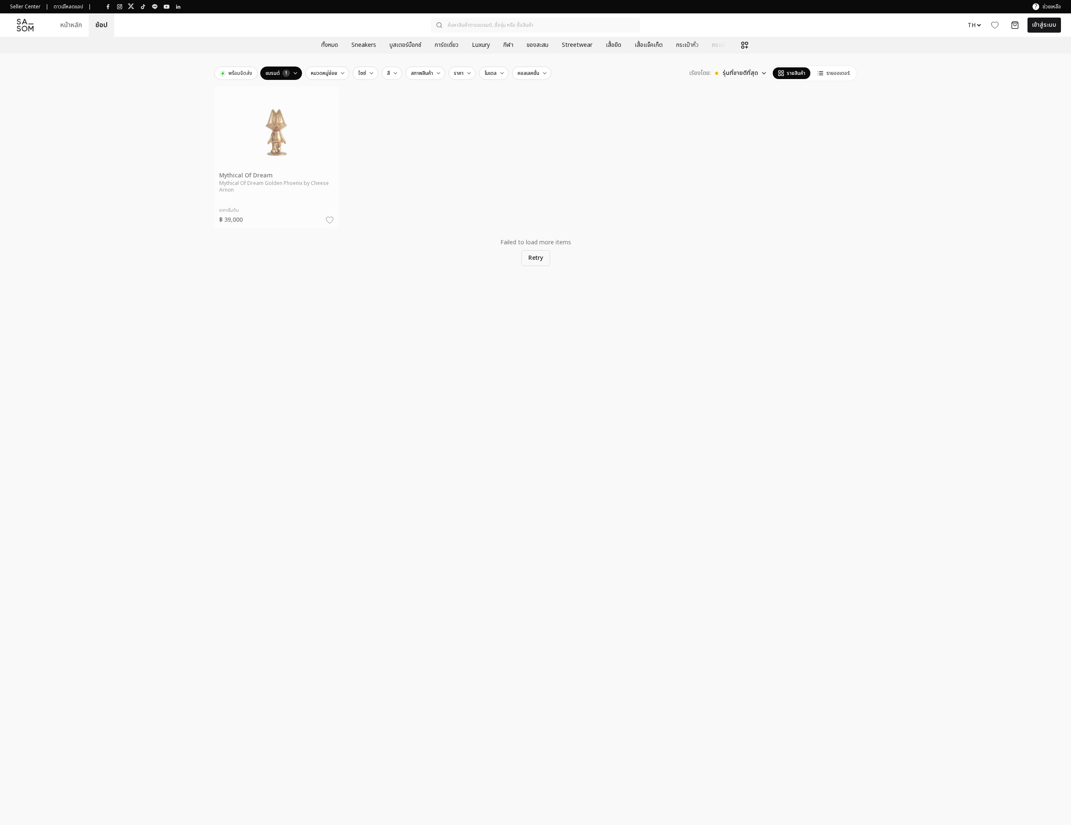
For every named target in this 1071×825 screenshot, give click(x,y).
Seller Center (25, 6)
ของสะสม (537, 45)
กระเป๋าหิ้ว (687, 45)
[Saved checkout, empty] (1014, 25)
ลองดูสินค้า (281, 169)
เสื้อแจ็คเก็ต (649, 45)
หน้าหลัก (71, 25)
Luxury (481, 45)
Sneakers (363, 45)
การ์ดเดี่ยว (447, 45)
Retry (535, 258)
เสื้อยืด (613, 45)
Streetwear (577, 45)
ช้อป (101, 25)
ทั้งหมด (329, 45)
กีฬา (508, 45)
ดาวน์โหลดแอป (68, 6)
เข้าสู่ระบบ (1044, 24)
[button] (535, 25)
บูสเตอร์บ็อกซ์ (405, 45)
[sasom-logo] (25, 25)
